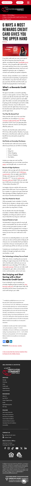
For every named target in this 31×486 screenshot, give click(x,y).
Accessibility (5, 425)
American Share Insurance (8, 421)
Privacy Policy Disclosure (8, 414)
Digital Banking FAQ (7, 404)
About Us (5, 396)
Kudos (4, 402)
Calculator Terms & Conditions (9, 423)
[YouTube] (17, 449)
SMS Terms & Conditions (8, 416)
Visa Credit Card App (8, 267)
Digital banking (6, 388)
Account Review (6, 390)
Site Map (5, 406)
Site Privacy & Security (7, 412)
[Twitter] (21, 449)
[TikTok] (13, 449)
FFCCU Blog (11, 15)
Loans (4, 384)
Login (20, 2)
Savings (4, 380)
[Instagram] (9, 449)
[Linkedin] (25, 449)
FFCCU (5, 41)
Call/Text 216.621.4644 (9, 435)
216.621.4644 (19, 471)
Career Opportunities (7, 400)
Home (4, 15)
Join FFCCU (7, 2)
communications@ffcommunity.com (10, 472)
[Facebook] (5, 448)
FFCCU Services (13, 346)
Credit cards (5, 386)
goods (4, 164)
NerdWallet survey (23, 62)
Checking (5, 382)
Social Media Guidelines (8, 418)
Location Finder (8, 437)
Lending (20, 346)
